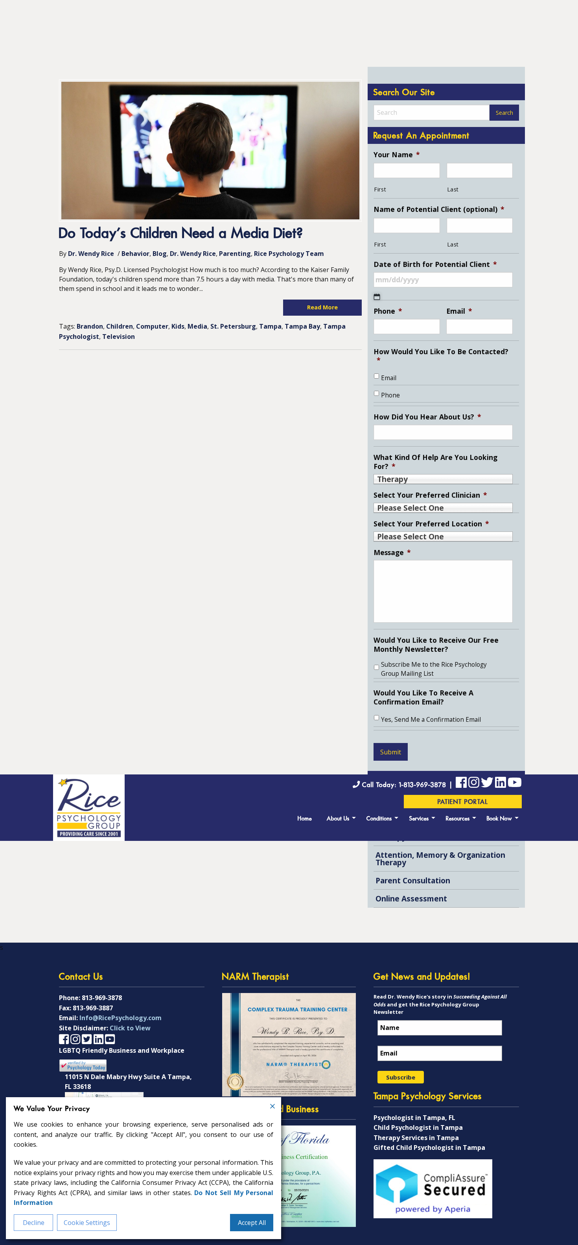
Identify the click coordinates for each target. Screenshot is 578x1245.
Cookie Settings (87, 1222)
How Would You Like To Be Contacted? (441, 356)
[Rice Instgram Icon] (473, 784)
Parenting (235, 253)
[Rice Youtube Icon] (515, 784)
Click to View (130, 1028)
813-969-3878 (102, 997)
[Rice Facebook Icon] (461, 784)
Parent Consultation (413, 880)
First (380, 189)
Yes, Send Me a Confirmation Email (431, 719)
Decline (33, 1222)
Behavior (135, 253)
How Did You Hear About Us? (427, 416)
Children (119, 326)
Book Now (499, 819)
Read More (322, 307)
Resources (458, 819)
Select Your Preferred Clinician (430, 495)
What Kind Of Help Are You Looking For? (435, 462)
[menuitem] (304, 818)
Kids (177, 326)
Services (419, 819)
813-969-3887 (93, 1008)
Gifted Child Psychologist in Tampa (429, 1147)
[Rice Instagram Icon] (75, 1038)
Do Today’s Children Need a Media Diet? (181, 234)
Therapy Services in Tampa (416, 1137)
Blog (160, 253)
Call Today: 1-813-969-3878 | (408, 785)
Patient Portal (463, 802)
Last (453, 189)
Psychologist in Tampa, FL (414, 1117)
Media (197, 326)
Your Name (397, 154)
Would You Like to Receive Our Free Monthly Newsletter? (436, 645)
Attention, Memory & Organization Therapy (440, 859)
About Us (338, 819)
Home (305, 819)
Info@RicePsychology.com (120, 1017)
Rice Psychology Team (289, 253)
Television (118, 336)
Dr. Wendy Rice (91, 253)
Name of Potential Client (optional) (439, 209)
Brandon (90, 326)
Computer (152, 326)
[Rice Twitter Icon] (487, 784)
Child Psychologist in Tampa (418, 1127)
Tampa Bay (302, 326)
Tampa (270, 326)
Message (392, 552)
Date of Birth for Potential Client (435, 264)
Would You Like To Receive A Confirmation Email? (423, 697)
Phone (388, 311)
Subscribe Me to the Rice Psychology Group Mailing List (434, 669)
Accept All (252, 1222)
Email (459, 311)
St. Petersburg (233, 326)
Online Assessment (411, 898)
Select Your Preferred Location (431, 523)
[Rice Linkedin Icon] (500, 784)
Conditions (379, 819)
